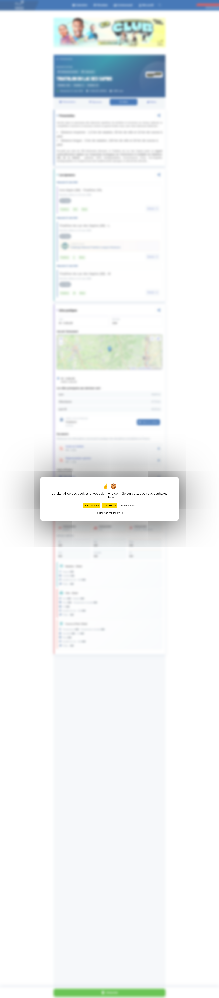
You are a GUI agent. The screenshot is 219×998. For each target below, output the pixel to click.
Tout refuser (110, 505)
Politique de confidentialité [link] (109, 513)
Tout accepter (92, 505)
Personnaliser (128, 505)
